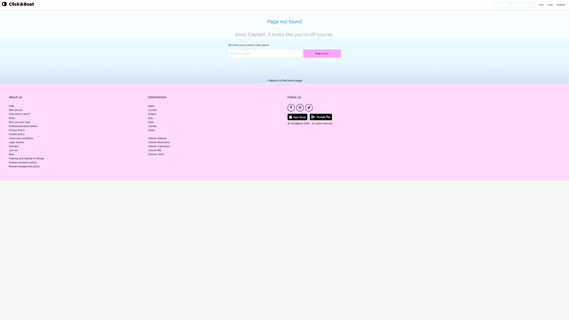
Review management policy (24, 166)
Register (561, 4)
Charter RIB (154, 150)
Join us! (13, 150)
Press (12, 118)
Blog (11, 154)
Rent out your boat (19, 122)
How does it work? (19, 113)
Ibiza (151, 122)
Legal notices (16, 142)
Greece (152, 113)
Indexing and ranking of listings (26, 158)
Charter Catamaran (159, 146)
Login (550, 4)
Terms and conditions (21, 138)
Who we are (15, 109)
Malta (151, 105)
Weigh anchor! (322, 53)
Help (541, 4)
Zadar (151, 130)
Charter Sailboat (157, 138)
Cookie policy (16, 134)
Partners (13, 146)
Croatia (152, 109)
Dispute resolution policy (23, 162)
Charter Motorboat (159, 142)
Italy (150, 118)
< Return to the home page (284, 80)
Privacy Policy (17, 130)
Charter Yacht (156, 154)
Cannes (152, 126)
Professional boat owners (23, 126)
